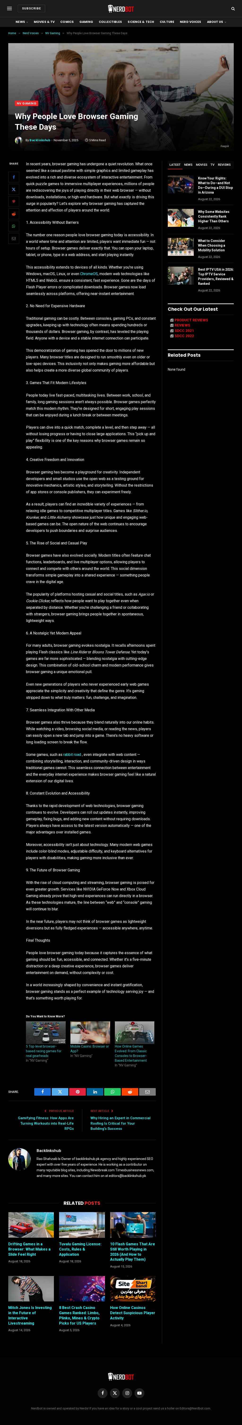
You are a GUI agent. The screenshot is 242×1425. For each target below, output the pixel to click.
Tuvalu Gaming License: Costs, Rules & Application (80, 1249)
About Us (215, 22)
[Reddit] (13, 213)
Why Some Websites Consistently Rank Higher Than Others (213, 216)
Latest (175, 164)
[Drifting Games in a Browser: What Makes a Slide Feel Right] (31, 1225)
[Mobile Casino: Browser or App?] (90, 1032)
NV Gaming (26, 103)
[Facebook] (13, 177)
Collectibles (110, 22)
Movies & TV (44, 22)
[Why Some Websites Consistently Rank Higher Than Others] (181, 218)
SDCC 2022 (184, 336)
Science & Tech (141, 22)
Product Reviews (191, 320)
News (20, 22)
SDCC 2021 (184, 331)
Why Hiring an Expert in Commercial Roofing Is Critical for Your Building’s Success (121, 1123)
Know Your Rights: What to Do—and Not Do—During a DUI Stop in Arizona (215, 185)
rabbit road (72, 754)
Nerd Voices (190, 22)
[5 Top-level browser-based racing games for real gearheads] (46, 1032)
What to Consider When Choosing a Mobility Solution (211, 245)
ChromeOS (89, 274)
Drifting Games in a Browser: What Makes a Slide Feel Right (29, 1249)
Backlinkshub (40, 140)
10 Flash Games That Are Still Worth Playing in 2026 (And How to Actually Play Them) (132, 1252)
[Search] (232, 8)
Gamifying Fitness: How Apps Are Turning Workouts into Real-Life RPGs (46, 1123)
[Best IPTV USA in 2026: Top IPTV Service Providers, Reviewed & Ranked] (181, 276)
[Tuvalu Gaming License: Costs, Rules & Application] (82, 1225)
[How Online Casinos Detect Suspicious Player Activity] (133, 1289)
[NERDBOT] (121, 8)
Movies (201, 164)
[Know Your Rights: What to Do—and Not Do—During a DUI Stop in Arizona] (181, 184)
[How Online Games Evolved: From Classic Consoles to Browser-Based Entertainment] (135, 1032)
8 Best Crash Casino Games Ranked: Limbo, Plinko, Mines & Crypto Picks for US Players (79, 1315)
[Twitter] (13, 189)
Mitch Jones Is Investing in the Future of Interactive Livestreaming (30, 1315)
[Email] (13, 238)
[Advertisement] (121, 65)
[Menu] (9, 8)
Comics (67, 22)
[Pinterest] (13, 201)
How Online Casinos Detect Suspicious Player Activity (132, 1312)
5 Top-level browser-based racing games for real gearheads (43, 1051)
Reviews (224, 164)
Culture (167, 22)
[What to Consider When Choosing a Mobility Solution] (181, 247)
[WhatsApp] (13, 226)
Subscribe (31, 8)
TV (213, 164)
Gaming (86, 22)
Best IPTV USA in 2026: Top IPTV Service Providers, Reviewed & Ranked (216, 277)
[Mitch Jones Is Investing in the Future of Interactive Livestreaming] (31, 1289)
